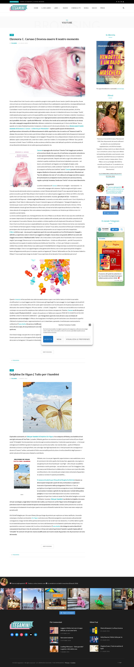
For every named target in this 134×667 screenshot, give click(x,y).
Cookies (73, 663)
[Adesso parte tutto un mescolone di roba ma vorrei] (78, 599)
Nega (59, 339)
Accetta (48, 339)
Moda (86, 8)
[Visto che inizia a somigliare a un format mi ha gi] (56, 599)
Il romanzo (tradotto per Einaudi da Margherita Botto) (55, 480)
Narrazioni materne (66, 637)
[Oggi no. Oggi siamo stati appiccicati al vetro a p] (117, 203)
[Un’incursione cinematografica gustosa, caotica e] (103, 203)
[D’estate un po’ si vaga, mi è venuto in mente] (123, 599)
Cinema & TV (76, 8)
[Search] (122, 8)
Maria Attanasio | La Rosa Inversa (32, 1)
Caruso (39, 150)
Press (102, 8)
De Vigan (35, 518)
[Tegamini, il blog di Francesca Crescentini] (19, 8)
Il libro (12, 232)
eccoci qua (120, 88)
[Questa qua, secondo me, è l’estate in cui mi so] (100, 599)
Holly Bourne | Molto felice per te (111, 637)
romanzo (18, 299)
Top (120, 662)
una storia (22, 324)
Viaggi (94, 8)
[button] (90, 325)
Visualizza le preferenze (78, 339)
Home (36, 8)
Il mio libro (46, 8)
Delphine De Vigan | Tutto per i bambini (34, 374)
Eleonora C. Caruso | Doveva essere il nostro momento (44, 39)
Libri (56, 8)
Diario (65, 8)
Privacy (67, 663)
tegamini (14, 43)
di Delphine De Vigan (40, 436)
